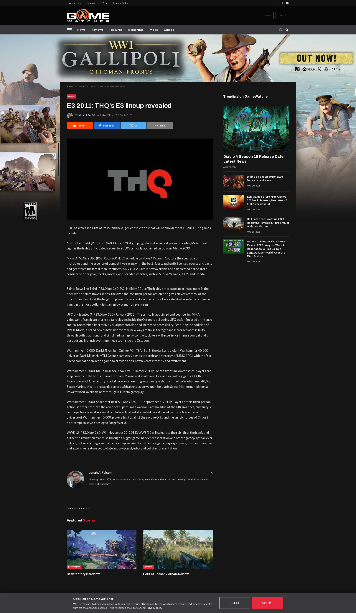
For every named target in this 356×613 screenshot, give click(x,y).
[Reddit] (54, 146)
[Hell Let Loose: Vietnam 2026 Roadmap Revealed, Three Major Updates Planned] (233, 224)
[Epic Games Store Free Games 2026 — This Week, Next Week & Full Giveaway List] (233, 202)
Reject (235, 602)
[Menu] (69, 30)
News (81, 29)
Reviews (97, 29)
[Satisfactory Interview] (101, 549)
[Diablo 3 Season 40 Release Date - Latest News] (233, 182)
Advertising (75, 3)
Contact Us (92, 3)
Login (282, 15)
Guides (169, 29)
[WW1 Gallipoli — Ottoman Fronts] (178, 58)
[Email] (54, 171)
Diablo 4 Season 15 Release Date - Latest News (254, 158)
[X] (54, 163)
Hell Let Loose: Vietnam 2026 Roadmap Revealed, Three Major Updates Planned (268, 223)
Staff (105, 3)
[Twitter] (211, 472)
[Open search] (287, 29)
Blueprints (136, 29)
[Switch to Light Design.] (280, 29)
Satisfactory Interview (83, 574)
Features (115, 29)
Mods (154, 29)
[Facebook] (54, 155)
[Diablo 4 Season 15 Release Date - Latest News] (256, 129)
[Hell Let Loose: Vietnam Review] (178, 549)
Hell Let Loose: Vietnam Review (166, 574)
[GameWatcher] (88, 15)
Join (268, 15)
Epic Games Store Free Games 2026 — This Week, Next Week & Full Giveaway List (267, 200)
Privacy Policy (120, 3)
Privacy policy (154, 607)
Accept (267, 602)
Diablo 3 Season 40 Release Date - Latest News (265, 178)
